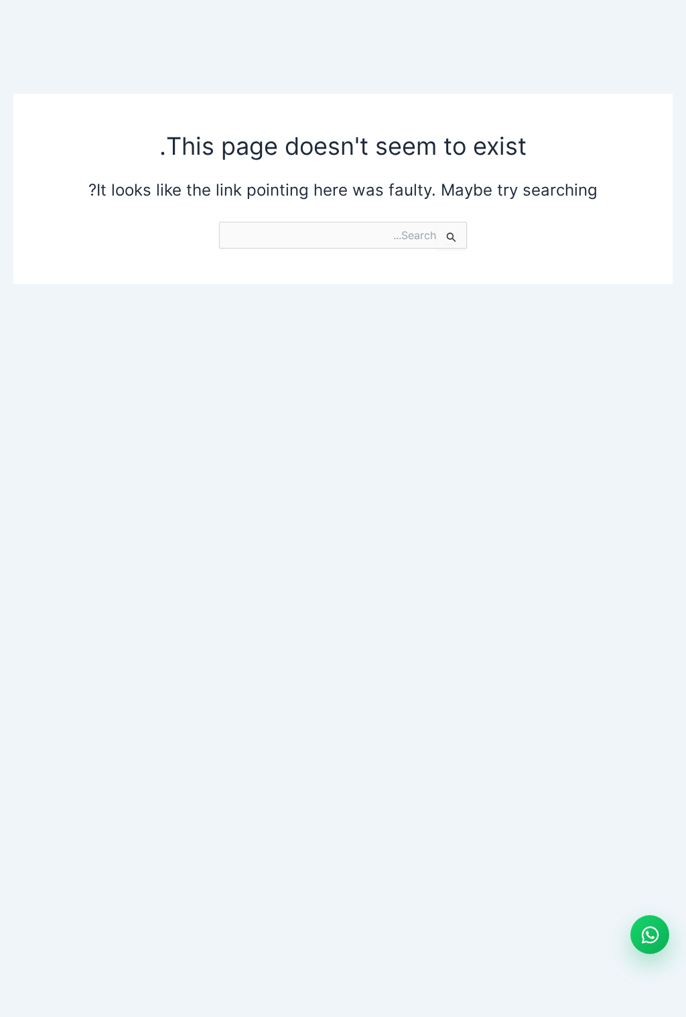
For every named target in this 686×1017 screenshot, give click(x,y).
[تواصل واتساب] (649, 934)
